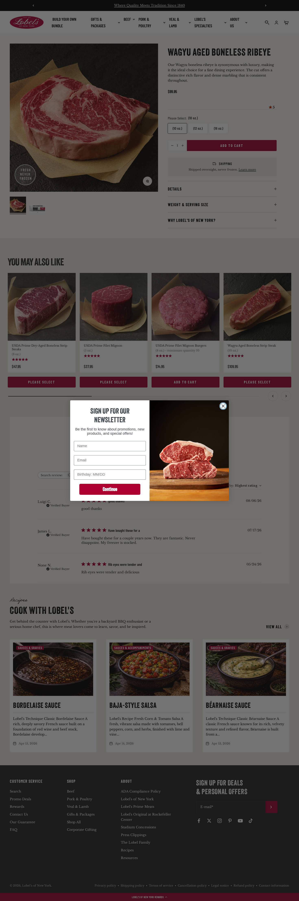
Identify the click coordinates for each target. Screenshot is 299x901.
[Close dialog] (223, 406)
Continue (110, 489)
